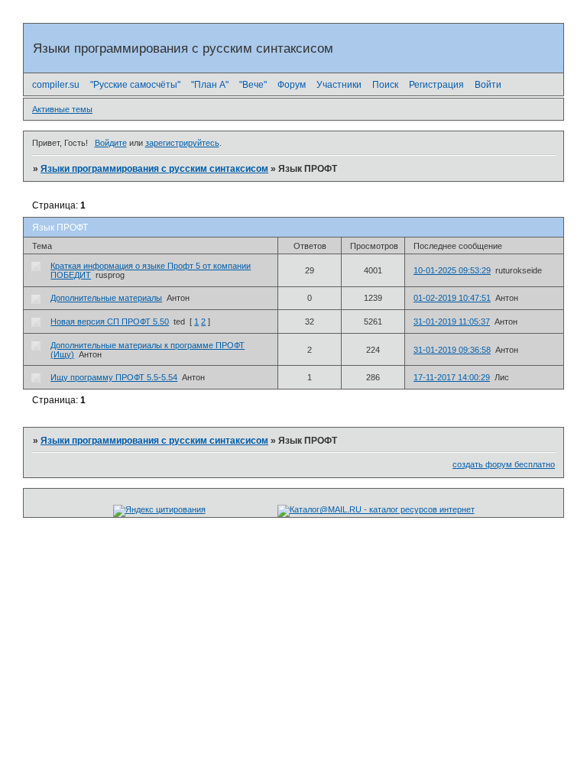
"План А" (210, 84)
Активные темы (62, 109)
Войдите (111, 142)
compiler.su (55, 84)
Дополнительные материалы (106, 297)
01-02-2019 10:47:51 (452, 297)
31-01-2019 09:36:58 (452, 349)
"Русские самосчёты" (135, 84)
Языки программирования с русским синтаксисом (154, 168)
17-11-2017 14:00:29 (451, 377)
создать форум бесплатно (503, 464)
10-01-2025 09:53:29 (452, 270)
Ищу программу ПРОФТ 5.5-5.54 (113, 377)
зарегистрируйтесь (182, 142)
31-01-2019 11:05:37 (451, 321)
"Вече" (253, 84)
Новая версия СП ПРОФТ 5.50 (109, 321)
